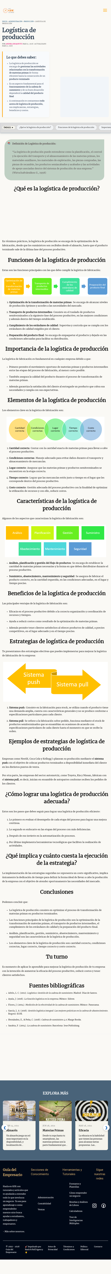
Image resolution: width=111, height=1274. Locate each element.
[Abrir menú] (105, 10)
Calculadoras (75, 1211)
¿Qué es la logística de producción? (35, 127)
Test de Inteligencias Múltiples (76, 1220)
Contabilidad (44, 1204)
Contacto (98, 1247)
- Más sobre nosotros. (14, 1231)
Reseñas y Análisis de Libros (78, 1203)
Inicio (4, 21)
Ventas (41, 1209)
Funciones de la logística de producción (76, 127)
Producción (29, 21)
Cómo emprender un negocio (78, 1194)
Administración (15, 21)
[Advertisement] (84, 97)
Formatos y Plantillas (75, 1185)
